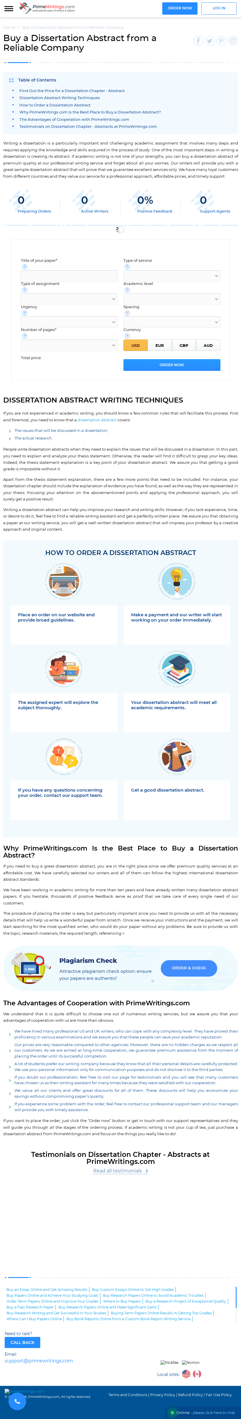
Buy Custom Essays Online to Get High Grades (133, 1289)
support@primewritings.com (39, 1361)
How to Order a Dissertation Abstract (55, 105)
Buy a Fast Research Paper (30, 1307)
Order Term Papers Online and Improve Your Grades (52, 1301)
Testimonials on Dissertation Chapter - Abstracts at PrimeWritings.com (88, 127)
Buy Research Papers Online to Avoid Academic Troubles (153, 1295)
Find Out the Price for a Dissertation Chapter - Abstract (72, 91)
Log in (219, 8)
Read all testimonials (117, 1171)
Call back (22, 1342)
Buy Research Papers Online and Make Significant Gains (107, 1307)
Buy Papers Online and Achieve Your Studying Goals (52, 1295)
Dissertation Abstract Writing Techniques (59, 98)
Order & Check (189, 968)
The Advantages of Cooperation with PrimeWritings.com (74, 120)
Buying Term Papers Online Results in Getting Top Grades (161, 1313)
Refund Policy (190, 1395)
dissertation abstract (97, 420)
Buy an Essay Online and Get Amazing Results (46, 1289)
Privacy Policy (162, 1395)
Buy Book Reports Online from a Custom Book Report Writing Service (128, 1319)
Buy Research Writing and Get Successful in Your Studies (56, 1313)
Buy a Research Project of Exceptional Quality (185, 1301)
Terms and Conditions (127, 1395)
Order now (180, 8)
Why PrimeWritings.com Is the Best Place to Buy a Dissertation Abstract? (90, 112)
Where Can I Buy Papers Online (34, 1319)
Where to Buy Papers (122, 1301)
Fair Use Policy (219, 1395)
